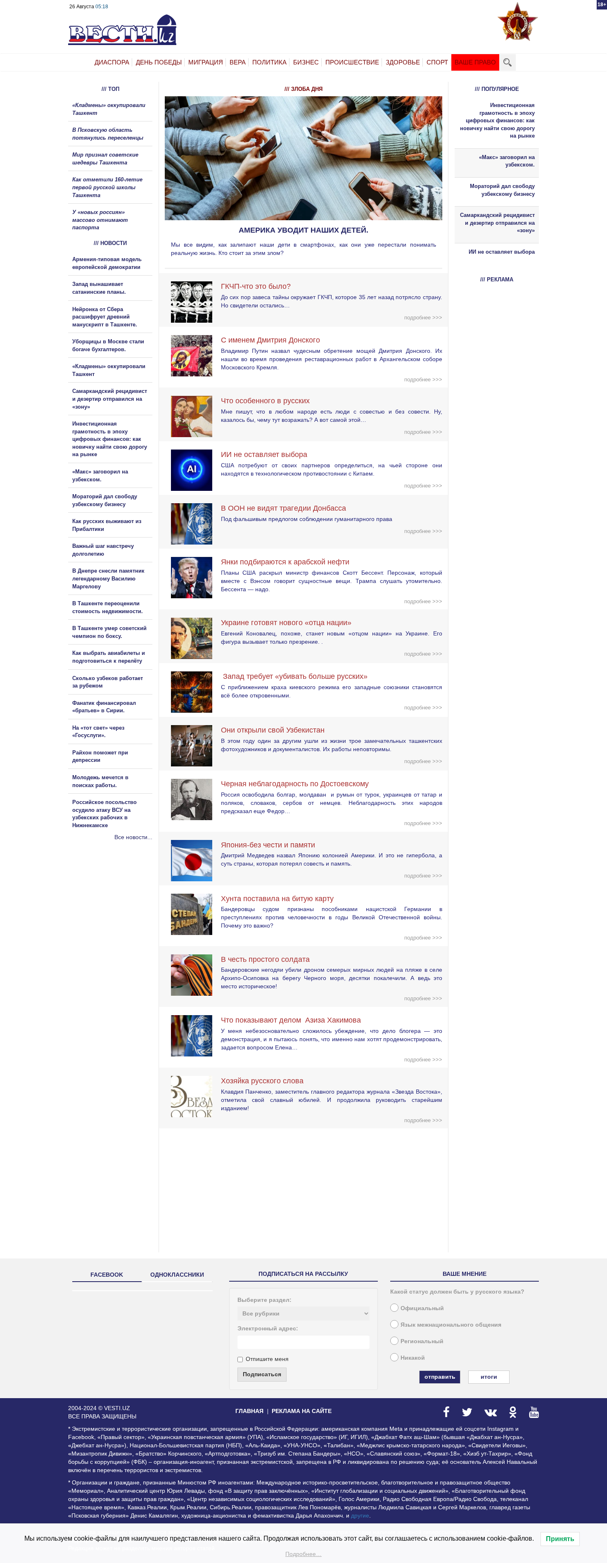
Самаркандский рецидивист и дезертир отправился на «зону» (109, 398)
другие (360, 1515)
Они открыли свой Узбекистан (273, 730)
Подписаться (262, 1374)
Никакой (413, 1357)
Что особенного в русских (265, 401)
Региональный (422, 1341)
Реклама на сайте (302, 1411)
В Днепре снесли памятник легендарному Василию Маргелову (108, 578)
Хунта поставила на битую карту (277, 899)
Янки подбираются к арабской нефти (285, 562)
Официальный (422, 1308)
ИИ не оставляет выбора (264, 454)
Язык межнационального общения (451, 1324)
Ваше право (475, 62)
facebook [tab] (106, 1274)
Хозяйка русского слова (262, 1081)
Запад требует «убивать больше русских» (294, 676)
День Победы (159, 62)
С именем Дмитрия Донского (270, 340)
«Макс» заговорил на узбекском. (507, 161)
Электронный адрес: (267, 1328)
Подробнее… (303, 1554)
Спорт (437, 62)
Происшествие (352, 62)
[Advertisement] (117, 930)
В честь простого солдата (268, 959)
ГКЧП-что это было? (256, 286)
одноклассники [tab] (177, 1274)
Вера (238, 62)
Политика (269, 62)
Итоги (489, 1376)
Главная (249, 1411)
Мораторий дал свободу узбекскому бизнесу (502, 190)
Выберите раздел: (264, 1300)
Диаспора (112, 62)
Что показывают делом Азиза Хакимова (291, 1020)
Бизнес (306, 62)
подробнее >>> (423, 317)
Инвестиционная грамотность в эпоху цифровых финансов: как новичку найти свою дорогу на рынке (109, 439)
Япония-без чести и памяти (268, 845)
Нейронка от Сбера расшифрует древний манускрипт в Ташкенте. (104, 317)
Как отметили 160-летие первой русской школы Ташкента (107, 187)
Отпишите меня (267, 1359)
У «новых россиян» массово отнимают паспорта (100, 220)
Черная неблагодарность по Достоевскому (295, 784)
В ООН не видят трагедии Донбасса (283, 508)
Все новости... (133, 837)
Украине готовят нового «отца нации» (286, 623)
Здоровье (403, 62)
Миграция (205, 62)
